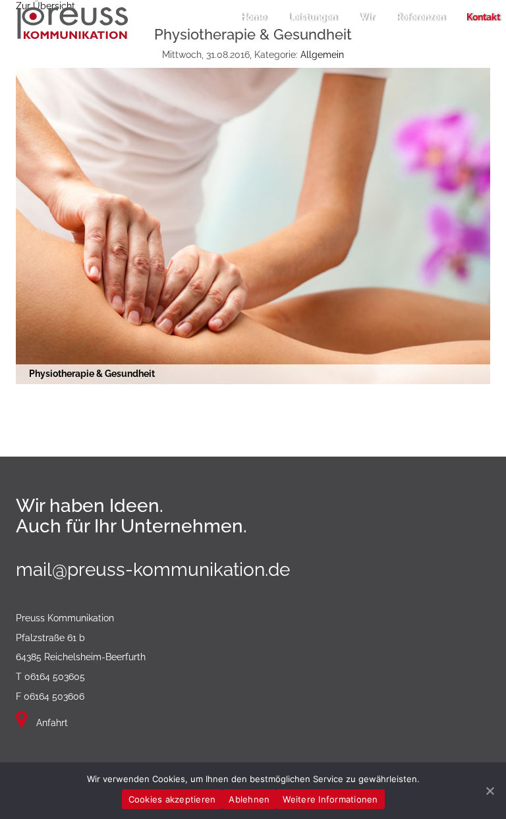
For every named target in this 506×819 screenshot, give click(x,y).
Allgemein (322, 54)
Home (253, 17)
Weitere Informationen (330, 799)
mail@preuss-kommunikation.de (153, 569)
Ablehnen (249, 799)
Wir (366, 17)
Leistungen (312, 17)
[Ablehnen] (489, 790)
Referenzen (420, 17)
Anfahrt (51, 723)
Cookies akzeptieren (172, 799)
